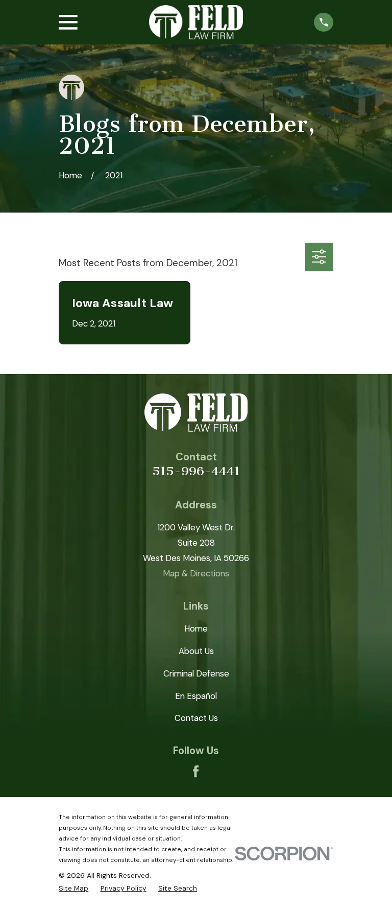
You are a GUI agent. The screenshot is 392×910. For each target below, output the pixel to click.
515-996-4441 (196, 471)
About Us (196, 651)
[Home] (196, 22)
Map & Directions (196, 573)
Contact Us (196, 718)
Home (196, 628)
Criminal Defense (196, 673)
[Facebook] (196, 771)
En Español (196, 696)
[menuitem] (73, 888)
